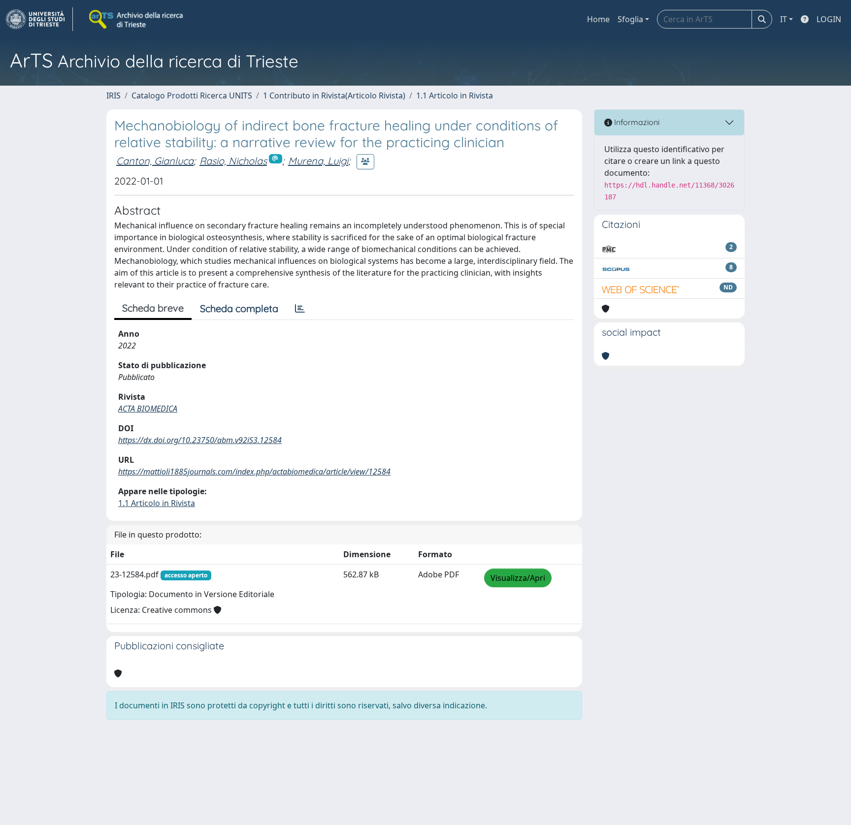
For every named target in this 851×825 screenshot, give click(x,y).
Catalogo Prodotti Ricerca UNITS (191, 95)
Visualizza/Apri (518, 577)
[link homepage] (39, 19)
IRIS (113, 95)
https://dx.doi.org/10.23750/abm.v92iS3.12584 (200, 440)
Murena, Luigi (318, 161)
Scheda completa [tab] (239, 308)
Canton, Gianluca (155, 161)
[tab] (300, 308)
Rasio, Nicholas (233, 161)
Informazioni (635, 122)
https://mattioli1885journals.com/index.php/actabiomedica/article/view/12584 (254, 471)
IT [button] (783, 19)
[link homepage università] (137, 19)
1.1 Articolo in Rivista (454, 95)
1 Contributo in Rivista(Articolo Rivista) (334, 95)
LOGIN (829, 19)
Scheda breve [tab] (153, 308)
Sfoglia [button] (630, 19)
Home (598, 19)
